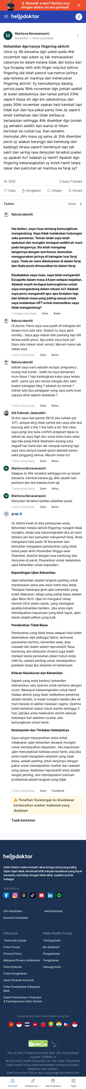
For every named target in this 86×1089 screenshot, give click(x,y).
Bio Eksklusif (51, 947)
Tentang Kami (52, 940)
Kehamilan (21, 38)
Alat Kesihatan (53, 911)
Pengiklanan (51, 960)
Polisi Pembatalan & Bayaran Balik (22, 988)
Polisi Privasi (12, 947)
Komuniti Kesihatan (16, 917)
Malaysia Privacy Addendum (22, 960)
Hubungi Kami (52, 967)
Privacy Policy (13, 953)
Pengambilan (51, 953)
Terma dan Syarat (15, 940)
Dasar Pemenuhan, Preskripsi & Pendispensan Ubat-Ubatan (23, 999)
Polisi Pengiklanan (15, 973)
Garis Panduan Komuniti (19, 980)
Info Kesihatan (13, 911)
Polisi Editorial (13, 967)
